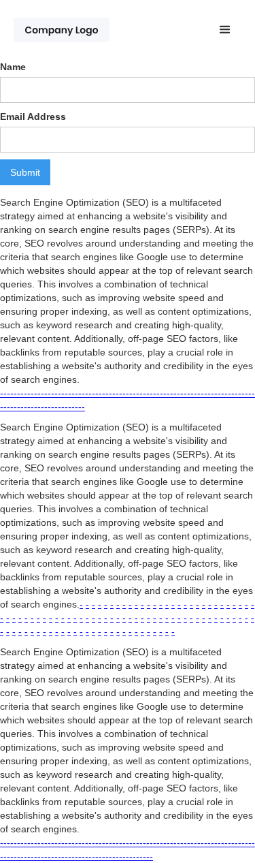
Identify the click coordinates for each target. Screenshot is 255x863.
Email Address (33, 116)
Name (13, 66)
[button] (225, 30)
